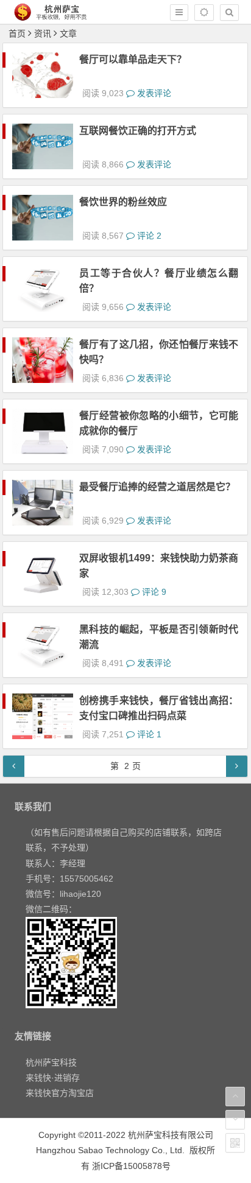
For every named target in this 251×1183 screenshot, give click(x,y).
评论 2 (148, 235)
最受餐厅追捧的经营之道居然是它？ (157, 487)
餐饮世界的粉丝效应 (123, 202)
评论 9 (153, 592)
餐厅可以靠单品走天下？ (132, 59)
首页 (17, 33)
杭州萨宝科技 (51, 1062)
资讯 (42, 33)
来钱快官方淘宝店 (60, 1093)
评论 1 (148, 734)
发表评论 (153, 93)
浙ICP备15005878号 (131, 1166)
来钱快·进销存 (53, 1078)
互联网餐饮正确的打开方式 (137, 130)
